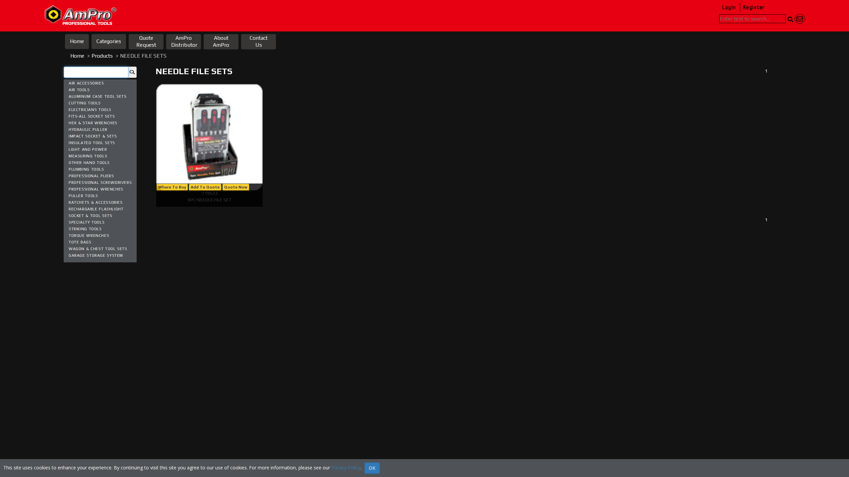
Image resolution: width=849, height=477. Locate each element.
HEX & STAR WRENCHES (93, 123)
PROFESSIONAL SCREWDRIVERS (100, 182)
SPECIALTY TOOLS (86, 222)
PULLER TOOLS (83, 195)
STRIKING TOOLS (85, 229)
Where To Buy (172, 187)
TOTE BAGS (80, 242)
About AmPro (221, 41)
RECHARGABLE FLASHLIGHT (96, 209)
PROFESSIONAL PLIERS (91, 176)
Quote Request (146, 41)
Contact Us (259, 41)
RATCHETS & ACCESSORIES (96, 202)
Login (729, 7)
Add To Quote (205, 187)
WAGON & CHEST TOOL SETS (98, 248)
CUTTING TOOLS (85, 103)
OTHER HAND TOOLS (89, 162)
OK (372, 468)
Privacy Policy (345, 467)
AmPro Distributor (184, 41)
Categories (109, 41)
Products (102, 56)
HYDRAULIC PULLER (88, 129)
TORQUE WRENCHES (89, 235)
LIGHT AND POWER (88, 149)
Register (754, 7)
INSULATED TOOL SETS (92, 142)
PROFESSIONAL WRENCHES (96, 189)
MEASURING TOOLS (88, 156)
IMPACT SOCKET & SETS (93, 136)
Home (77, 41)
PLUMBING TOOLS (86, 169)
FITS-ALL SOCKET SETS (92, 116)
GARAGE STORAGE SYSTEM (96, 255)
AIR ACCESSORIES (86, 83)
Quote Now (235, 187)
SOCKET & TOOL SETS (90, 215)
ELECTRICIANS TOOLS (90, 109)
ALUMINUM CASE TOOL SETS (97, 96)
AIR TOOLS (79, 89)
